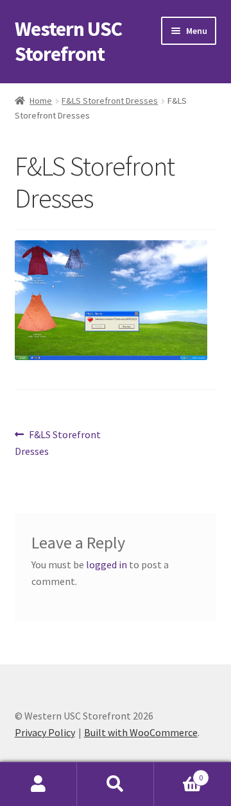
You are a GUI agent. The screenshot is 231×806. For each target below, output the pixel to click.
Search (115, 784)
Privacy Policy (45, 732)
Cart (178, 773)
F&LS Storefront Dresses (110, 100)
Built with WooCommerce (141, 732)
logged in (106, 564)
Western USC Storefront (68, 41)
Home (41, 100)
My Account (38, 784)
